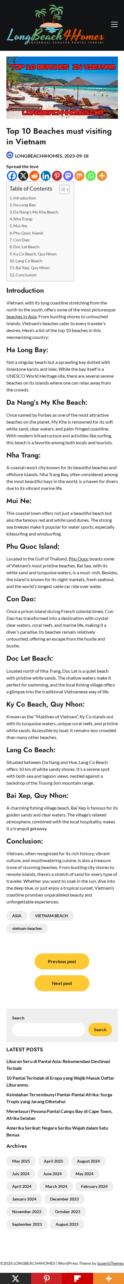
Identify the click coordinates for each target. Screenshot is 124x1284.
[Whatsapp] (91, 176)
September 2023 (27, 1224)
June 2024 (52, 1173)
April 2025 (53, 1161)
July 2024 (20, 1173)
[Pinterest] (57, 176)
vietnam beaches (27, 928)
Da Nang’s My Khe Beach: (36, 212)
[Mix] (79, 176)
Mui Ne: (20, 225)
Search (100, 1029)
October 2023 (67, 1211)
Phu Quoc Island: (28, 232)
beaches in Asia (21, 316)
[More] (102, 176)
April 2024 (21, 1186)
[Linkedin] (46, 176)
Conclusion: (26, 274)
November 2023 (26, 1211)
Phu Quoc (79, 558)
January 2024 (24, 1198)
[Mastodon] (68, 176)
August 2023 (67, 1224)
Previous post (62, 961)
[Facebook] (12, 176)
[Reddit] (34, 176)
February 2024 (94, 1186)
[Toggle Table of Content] (61, 189)
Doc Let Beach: (26, 246)
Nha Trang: (23, 218)
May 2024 (84, 1173)
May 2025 (21, 1161)
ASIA (16, 915)
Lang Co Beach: (29, 260)
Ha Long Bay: (25, 204)
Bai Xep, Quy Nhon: (33, 267)
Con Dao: (21, 239)
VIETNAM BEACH (51, 915)
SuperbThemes (110, 1263)
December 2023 (64, 1198)
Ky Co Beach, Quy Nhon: (35, 253)
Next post (62, 983)
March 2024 (56, 1186)
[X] (23, 176)
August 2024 (88, 1161)
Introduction (24, 197)
